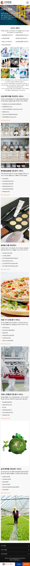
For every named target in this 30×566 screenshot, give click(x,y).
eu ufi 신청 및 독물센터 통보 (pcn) (10, 114)
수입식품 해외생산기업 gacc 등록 (10, 263)
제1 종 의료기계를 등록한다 (8, 330)
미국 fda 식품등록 (6, 255)
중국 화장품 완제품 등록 (7, 188)
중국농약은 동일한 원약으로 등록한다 (10, 487)
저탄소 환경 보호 (6, 44)
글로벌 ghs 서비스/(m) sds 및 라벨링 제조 (11, 104)
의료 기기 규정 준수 (7, 41)
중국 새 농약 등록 (6, 484)
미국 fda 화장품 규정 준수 (8, 181)
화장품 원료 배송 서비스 (7, 186)
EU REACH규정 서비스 (7, 106)
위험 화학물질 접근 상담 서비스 (9, 116)
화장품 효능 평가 (6, 191)
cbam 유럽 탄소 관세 (7, 404)
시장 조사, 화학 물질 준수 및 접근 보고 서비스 (12, 109)
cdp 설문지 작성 (6, 415)
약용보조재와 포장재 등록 (8, 335)
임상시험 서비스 (6, 327)
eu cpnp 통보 (5, 178)
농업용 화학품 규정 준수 (22, 41)
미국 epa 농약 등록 (6, 479)
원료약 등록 (5, 332)
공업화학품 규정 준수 (7, 35)
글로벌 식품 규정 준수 (21, 38)
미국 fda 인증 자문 (6, 337)
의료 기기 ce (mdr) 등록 (7, 340)
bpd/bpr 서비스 (5, 111)
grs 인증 (4, 407)
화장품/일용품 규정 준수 (22, 35)
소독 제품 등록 (5, 38)
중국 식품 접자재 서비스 (7, 260)
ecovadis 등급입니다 (7, 409)
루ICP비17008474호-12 (15, 560)
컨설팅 (19, 564)
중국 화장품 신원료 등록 (7, 183)
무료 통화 (26, 564)
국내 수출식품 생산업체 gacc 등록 (10, 265)
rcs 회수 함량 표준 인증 (7, 412)
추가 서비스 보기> (5, 120)
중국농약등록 (5, 481)
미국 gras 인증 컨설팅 (7, 253)
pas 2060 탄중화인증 (7, 402)
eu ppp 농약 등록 (6, 476)
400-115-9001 (8, 564)
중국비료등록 (5, 489)
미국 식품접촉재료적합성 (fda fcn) (10, 258)
